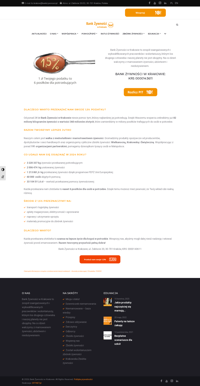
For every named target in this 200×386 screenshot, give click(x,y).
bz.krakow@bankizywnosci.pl (44, 3)
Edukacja (153, 34)
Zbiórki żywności (75, 336)
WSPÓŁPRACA (69, 34)
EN (176, 3)
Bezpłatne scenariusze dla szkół (123, 339)
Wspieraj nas (73, 340)
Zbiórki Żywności (133, 34)
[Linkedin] (165, 3)
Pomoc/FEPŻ (89, 34)
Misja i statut (73, 299)
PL (171, 3)
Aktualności (39, 34)
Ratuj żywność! (110, 34)
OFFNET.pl (36, 383)
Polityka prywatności (83, 379)
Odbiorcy (70, 331)
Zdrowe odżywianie (76, 322)
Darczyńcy (71, 326)
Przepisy (70, 317)
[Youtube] (155, 3)
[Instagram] (160, 3)
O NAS (53, 34)
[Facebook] (149, 3)
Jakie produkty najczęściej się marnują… (122, 306)
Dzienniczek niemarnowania (81, 303)
